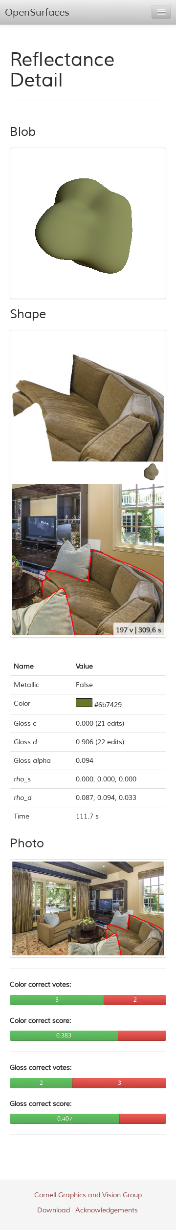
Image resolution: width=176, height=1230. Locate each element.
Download (53, 1210)
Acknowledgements (106, 1210)
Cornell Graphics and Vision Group (88, 1195)
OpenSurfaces (37, 12)
